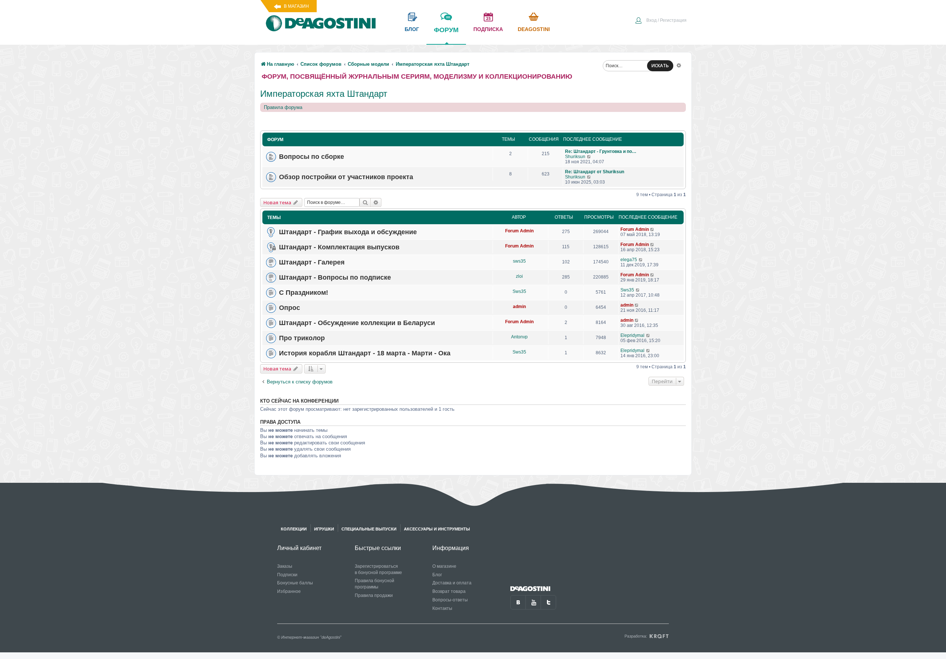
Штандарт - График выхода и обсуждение (348, 232)
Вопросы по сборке (311, 156)
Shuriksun (575, 156)
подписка (488, 29)
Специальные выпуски (369, 529)
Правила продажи (374, 595)
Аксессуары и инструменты (437, 529)
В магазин (296, 6)
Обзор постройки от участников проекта (346, 177)
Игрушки (324, 529)
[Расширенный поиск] (679, 65)
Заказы (284, 566)
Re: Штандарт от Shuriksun (594, 171)
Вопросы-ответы (450, 599)
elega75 (628, 259)
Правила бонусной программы (374, 584)
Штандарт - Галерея (312, 262)
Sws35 (519, 291)
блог (412, 29)
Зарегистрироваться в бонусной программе (378, 569)
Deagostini (534, 29)
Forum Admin (519, 230)
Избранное (289, 591)
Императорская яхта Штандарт (323, 94)
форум (446, 30)
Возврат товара (449, 591)
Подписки (287, 574)
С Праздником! (303, 292)
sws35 (519, 261)
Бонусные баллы (295, 582)
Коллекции (294, 529)
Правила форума (283, 107)
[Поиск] (365, 202)
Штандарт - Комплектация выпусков (339, 247)
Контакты (442, 608)
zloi (519, 276)
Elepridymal (632, 335)
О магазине (444, 566)
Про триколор (302, 338)
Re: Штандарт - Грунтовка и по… (600, 151)
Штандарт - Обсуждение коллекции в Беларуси (357, 323)
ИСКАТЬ (660, 65)
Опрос (289, 307)
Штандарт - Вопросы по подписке (335, 277)
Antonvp (519, 336)
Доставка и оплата (452, 582)
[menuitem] (661, 21)
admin (519, 306)
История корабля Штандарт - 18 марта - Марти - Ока (364, 353)
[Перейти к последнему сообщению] (589, 156)
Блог (437, 574)
